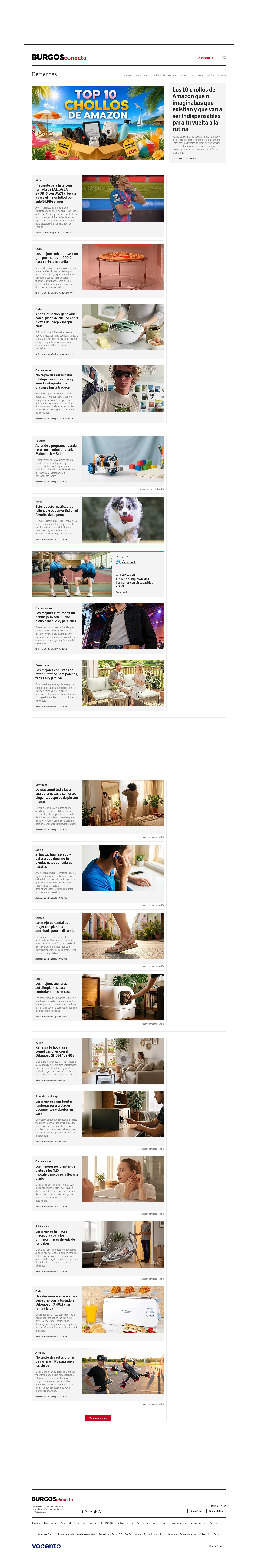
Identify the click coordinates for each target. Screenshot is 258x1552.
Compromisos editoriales (195, 1523)
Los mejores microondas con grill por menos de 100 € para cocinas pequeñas (56, 257)
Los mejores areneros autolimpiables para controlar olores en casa (53, 987)
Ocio (192, 75)
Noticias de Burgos (168, 1534)
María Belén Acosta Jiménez (185, 158)
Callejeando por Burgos (209, 1534)
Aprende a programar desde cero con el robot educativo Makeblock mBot (56, 449)
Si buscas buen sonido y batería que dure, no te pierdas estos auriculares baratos (53, 860)
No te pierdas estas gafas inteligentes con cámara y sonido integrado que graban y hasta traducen (54, 381)
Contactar (36, 1523)
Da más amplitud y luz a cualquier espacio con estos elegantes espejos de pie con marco (56, 795)
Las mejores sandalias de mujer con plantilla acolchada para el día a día (54, 926)
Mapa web (176, 1523)
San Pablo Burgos (133, 1534)
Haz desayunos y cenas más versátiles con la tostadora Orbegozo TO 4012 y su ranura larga (56, 1302)
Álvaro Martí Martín (44, 232)
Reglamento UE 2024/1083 (101, 1523)
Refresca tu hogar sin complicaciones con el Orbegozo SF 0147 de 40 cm (56, 1051)
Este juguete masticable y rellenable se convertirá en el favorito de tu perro (56, 510)
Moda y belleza (142, 75)
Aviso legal (66, 1523)
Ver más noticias (98, 1418)
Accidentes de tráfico (86, 1534)
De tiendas (44, 74)
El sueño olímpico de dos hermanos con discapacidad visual (134, 582)
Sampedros (104, 1534)
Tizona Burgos (150, 1534)
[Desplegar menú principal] (223, 58)
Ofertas (200, 75)
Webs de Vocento (216, 1546)
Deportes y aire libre (177, 75)
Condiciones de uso (124, 1523)
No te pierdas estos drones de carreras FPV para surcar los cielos (55, 1361)
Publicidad (163, 1523)
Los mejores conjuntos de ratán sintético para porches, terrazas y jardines (56, 674)
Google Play (217, 1511)
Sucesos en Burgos (46, 1534)
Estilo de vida (159, 75)
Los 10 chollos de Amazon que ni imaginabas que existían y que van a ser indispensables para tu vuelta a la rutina (197, 109)
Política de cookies (218, 1523)
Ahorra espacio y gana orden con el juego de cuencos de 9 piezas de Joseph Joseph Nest (56, 320)
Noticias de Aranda (65, 1534)
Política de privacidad (146, 1523)
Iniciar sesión (207, 58)
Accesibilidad (80, 1523)
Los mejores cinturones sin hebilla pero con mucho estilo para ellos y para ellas (55, 617)
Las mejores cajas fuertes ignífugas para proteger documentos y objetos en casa (54, 1107)
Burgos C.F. (117, 1534)
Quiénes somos (51, 1523)
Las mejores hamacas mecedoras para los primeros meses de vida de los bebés (55, 1237)
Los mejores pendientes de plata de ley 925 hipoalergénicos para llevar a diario (56, 1172)
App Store (197, 1511)
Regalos (210, 75)
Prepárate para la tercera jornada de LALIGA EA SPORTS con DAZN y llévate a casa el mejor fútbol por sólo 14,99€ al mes (55, 193)
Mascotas (222, 75)
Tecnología (127, 75)
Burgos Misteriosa (188, 1534)
